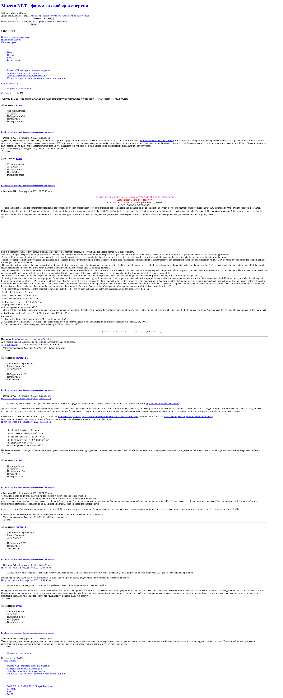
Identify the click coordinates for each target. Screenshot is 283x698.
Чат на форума (8, 42)
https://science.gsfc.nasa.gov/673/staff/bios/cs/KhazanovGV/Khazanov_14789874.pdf (98, 416)
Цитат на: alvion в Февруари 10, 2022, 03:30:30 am (26, 398)
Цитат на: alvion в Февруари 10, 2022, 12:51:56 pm (26, 567)
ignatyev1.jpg (11, 344)
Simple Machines (44, 686)
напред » (13, 83)
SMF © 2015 (27, 686)
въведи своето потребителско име (52, 15)
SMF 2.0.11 (13, 686)
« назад (4, 83)
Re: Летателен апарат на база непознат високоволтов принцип (28, 132)
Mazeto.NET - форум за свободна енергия (44, 5)
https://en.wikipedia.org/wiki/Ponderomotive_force (188, 416)
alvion (19, 105)
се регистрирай (81, 15)
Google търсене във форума (15, 37)
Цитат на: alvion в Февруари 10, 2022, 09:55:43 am (26, 422)
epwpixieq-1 (22, 358)
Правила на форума (11, 39)
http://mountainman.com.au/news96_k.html (32, 339)
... (15, 93)
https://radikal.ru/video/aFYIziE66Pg (157, 140)
